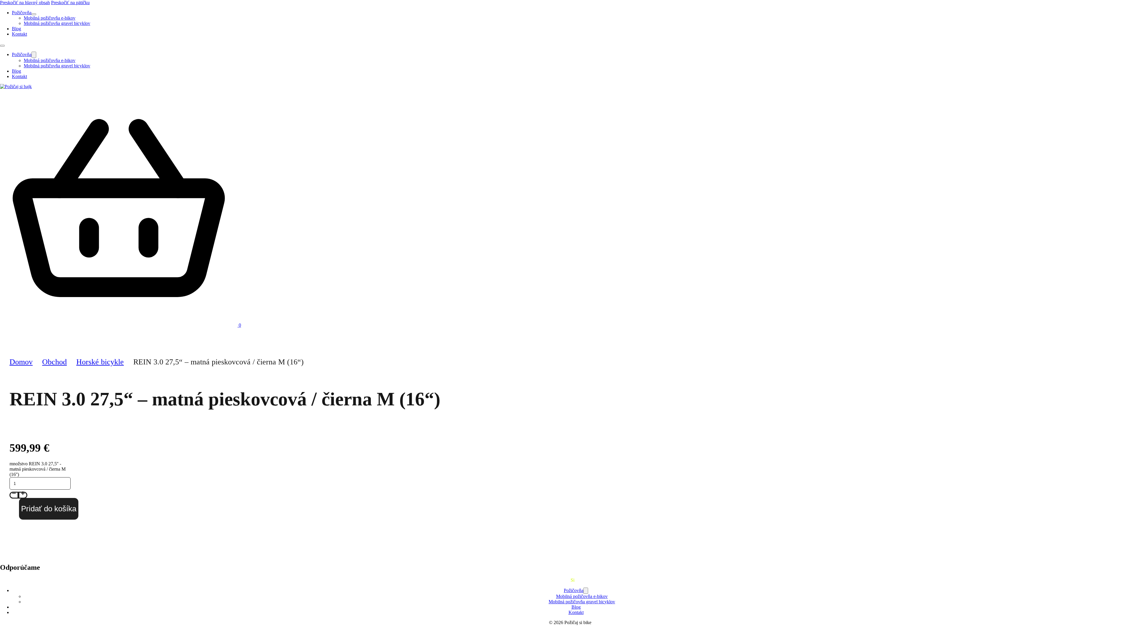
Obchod (54, 362)
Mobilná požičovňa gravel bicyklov (57, 23)
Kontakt (19, 34)
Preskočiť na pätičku (70, 2)
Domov (21, 362)
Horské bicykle (100, 362)
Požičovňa (21, 12)
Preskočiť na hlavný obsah (25, 2)
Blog (16, 28)
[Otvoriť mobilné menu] (2, 46)
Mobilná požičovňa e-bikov (49, 17)
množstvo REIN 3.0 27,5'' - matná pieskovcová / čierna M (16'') (38, 469)
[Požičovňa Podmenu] (33, 14)
